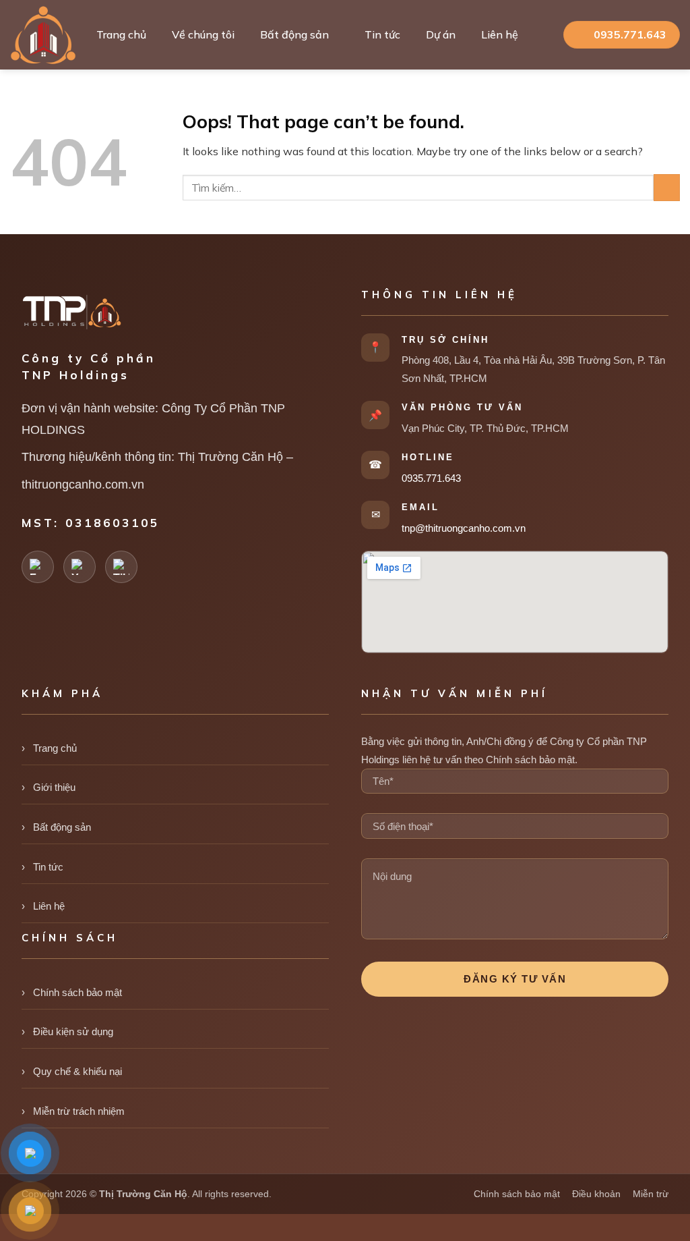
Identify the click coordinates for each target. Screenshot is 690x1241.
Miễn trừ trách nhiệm (79, 1111)
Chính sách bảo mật (77, 992)
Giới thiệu (54, 787)
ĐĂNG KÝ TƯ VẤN (515, 979)
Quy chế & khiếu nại (77, 1071)
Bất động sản (294, 34)
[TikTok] (121, 567)
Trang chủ (121, 34)
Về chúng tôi (203, 34)
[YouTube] (79, 567)
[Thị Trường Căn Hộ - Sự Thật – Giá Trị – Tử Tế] (43, 35)
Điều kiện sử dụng (73, 1031)
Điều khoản (596, 1193)
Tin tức (382, 34)
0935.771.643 (431, 478)
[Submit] (667, 187)
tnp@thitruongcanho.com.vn (464, 528)
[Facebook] (38, 567)
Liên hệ (499, 34)
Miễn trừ (650, 1193)
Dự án (441, 34)
